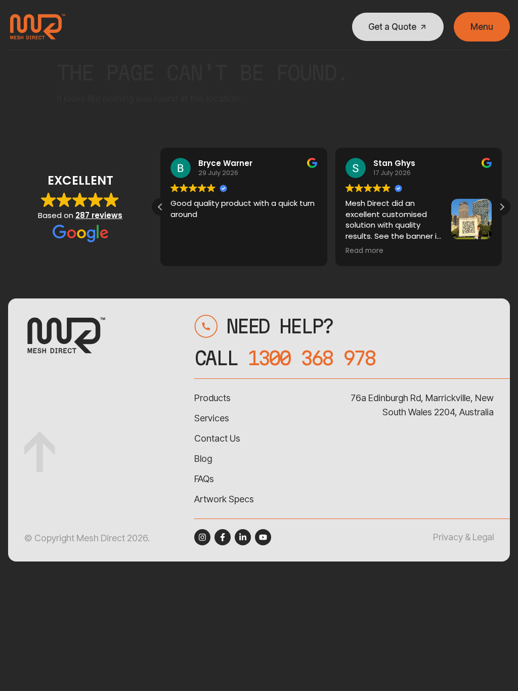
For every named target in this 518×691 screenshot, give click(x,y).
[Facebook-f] (222, 537)
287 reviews (98, 215)
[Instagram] (202, 537)
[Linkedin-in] (243, 537)
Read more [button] (364, 250)
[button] (501, 206)
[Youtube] (263, 537)
